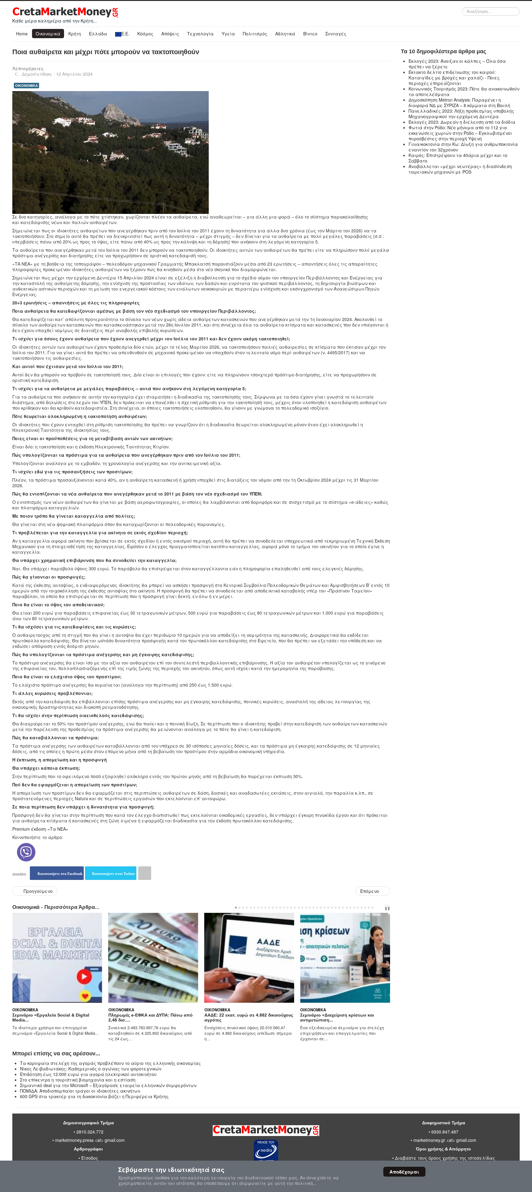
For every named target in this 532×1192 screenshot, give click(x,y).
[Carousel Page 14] (284, 908)
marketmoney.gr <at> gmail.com (444, 1140)
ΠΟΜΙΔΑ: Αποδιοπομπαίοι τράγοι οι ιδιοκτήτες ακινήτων (80, 1091)
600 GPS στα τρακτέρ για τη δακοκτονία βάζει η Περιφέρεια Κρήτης (94, 1096)
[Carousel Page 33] (354, 908)
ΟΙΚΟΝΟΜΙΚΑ (26, 85)
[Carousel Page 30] (343, 908)
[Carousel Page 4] (247, 908)
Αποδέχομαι (404, 1171)
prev (378, 907)
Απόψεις (170, 33)
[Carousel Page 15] (287, 908)
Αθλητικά (285, 33)
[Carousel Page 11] (273, 908)
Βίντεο (310, 33)
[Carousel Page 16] (291, 908)
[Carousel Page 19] (302, 908)
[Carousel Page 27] (332, 908)
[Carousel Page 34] (358, 908)
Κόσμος (145, 33)
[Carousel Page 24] (321, 908)
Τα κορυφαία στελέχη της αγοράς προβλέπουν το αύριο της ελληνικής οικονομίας (110, 1063)
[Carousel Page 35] (361, 908)
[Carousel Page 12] (276, 908)
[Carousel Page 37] (369, 908)
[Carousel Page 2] (239, 908)
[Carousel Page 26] (328, 908)
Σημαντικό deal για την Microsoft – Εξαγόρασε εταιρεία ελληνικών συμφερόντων (108, 1085)
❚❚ (387, 907)
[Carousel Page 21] (310, 908)
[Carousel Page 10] (269, 908)
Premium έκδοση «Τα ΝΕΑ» (40, 829)
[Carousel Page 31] (347, 908)
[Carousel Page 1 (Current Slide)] (236, 908)
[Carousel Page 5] (251, 908)
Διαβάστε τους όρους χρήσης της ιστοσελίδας (445, 1158)
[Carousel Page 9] (265, 908)
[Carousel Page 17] (295, 908)
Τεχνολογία (200, 33)
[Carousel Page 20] (306, 908)
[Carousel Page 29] (339, 908)
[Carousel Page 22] (313, 908)
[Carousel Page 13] (280, 908)
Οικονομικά (48, 33)
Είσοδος (89, 1158)
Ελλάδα (98, 33)
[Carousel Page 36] (365, 908)
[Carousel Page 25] (324, 908)
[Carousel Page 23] (317, 908)
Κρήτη (74, 33)
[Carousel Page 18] (299, 908)
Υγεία (228, 33)
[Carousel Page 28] (336, 908)
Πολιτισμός (255, 33)
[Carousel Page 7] (258, 908)
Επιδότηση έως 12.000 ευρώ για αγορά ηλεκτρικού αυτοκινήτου (88, 1074)
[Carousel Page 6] (254, 908)
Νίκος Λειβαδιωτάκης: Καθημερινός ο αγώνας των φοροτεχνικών (90, 1069)
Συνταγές (335, 33)
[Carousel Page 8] (262, 908)
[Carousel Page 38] (372, 908)
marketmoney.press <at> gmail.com (90, 1140)
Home (22, 33)
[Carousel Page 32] (350, 908)
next (383, 907)
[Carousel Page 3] (243, 908)
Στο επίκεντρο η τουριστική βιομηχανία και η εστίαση (77, 1080)
